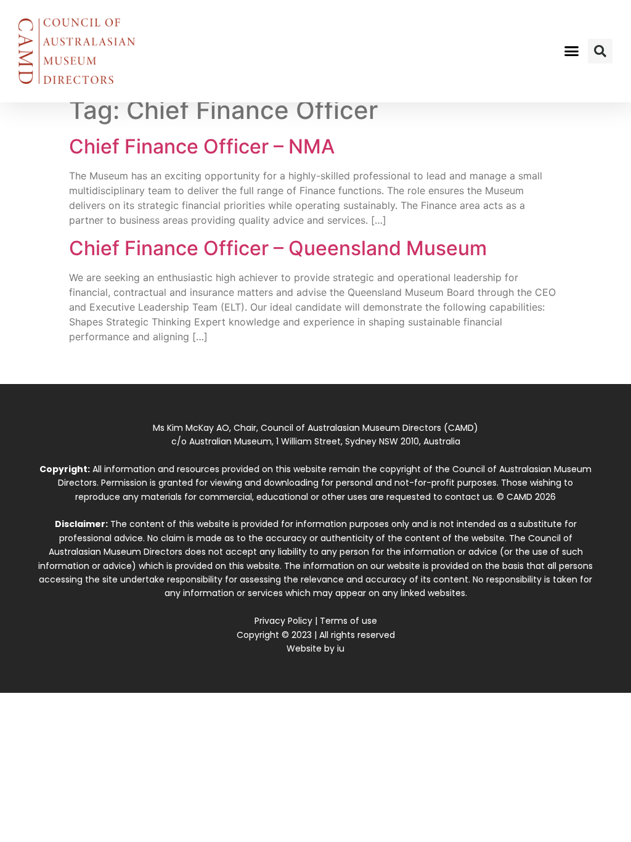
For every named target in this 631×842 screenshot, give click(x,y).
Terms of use (348, 621)
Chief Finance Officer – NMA (202, 146)
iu (340, 648)
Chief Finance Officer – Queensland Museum (278, 248)
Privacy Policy (283, 621)
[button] (571, 51)
